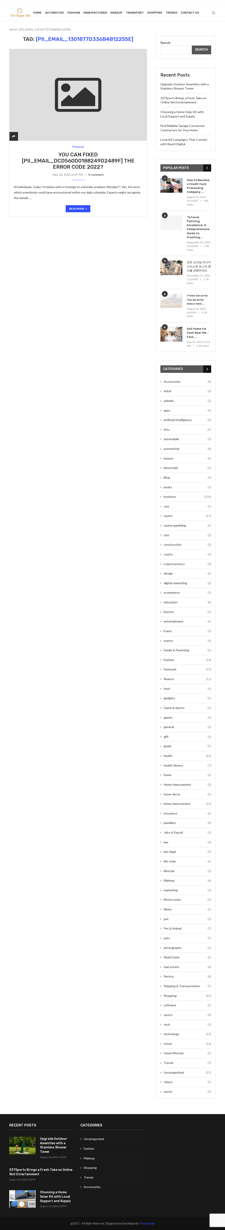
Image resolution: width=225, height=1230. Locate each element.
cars (187, 506)
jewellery (187, 823)
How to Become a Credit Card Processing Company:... (198, 186)
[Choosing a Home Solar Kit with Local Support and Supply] (22, 1199)
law (187, 842)
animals (187, 401)
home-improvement (187, 803)
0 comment (96, 174)
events (187, 640)
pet (187, 919)
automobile (187, 439)
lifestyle (187, 871)
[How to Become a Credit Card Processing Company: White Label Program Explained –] (171, 185)
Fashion (73, 12)
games (187, 717)
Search (165, 42)
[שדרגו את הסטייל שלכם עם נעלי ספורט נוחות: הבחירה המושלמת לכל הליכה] (171, 301)
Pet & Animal (187, 928)
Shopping (154, 12)
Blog (187, 477)
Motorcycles (187, 899)
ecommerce (187, 592)
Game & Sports (187, 708)
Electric (187, 612)
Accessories (187, 381)
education (187, 602)
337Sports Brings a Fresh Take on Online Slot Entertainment (40, 1172)
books (187, 487)
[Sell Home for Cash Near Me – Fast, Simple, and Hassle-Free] (171, 334)
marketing (187, 890)
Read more (76, 208)
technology (187, 1034)
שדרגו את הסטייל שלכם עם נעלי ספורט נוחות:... (197, 299)
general (187, 727)
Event (187, 631)
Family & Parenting (187, 650)
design (187, 573)
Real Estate (187, 957)
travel (187, 1043)
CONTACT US (190, 12)
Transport (135, 12)
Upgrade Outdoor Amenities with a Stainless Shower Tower (53, 1145)
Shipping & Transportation (187, 986)
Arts (187, 429)
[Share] (13, 136)
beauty (187, 458)
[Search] (213, 13)
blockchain (187, 468)
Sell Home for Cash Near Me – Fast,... (198, 332)
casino (187, 516)
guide (187, 746)
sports (187, 1015)
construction (187, 544)
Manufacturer (95, 12)
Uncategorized (187, 1072)
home (187, 775)
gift (187, 736)
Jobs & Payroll (187, 832)
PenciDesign (147, 1223)
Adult (187, 391)
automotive (54, 12)
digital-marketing (187, 583)
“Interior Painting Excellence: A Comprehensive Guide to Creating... (198, 227)
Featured (187, 669)
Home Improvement (187, 784)
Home (37, 12)
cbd (187, 535)
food (187, 688)
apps (187, 410)
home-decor (187, 794)
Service (187, 976)
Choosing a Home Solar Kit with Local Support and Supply (55, 1196)
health (187, 756)
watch (187, 1091)
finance (187, 679)
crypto (187, 554)
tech (187, 1024)
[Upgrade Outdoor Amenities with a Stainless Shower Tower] (22, 1145)
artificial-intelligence (187, 420)
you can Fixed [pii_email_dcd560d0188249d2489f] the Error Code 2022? (78, 161)
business (187, 496)
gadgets (187, 698)
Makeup (116, 12)
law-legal (187, 851)
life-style (187, 861)
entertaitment (187, 621)
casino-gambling (187, 525)
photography (187, 948)
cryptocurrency (187, 564)
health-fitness (187, 765)
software (187, 1005)
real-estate (187, 967)
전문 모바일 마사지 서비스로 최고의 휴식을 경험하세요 (199, 266)
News (187, 909)
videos (187, 1082)
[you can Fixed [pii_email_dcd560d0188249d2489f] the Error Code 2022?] (78, 95)
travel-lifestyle (187, 1053)
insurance (187, 813)
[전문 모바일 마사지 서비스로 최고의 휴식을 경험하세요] (171, 267)
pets (187, 938)
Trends (171, 12)
